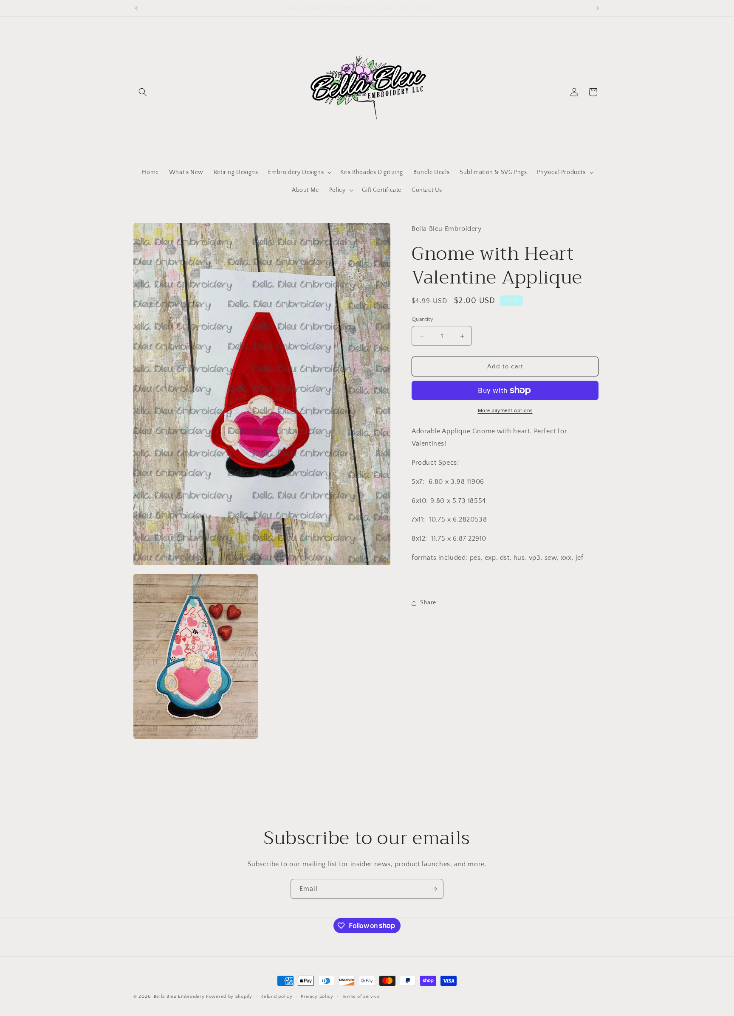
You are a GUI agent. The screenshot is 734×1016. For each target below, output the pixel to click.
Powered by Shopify (229, 996)
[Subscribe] (433, 889)
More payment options (505, 410)
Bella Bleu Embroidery (179, 996)
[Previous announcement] (136, 8)
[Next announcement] (597, 8)
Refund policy (276, 996)
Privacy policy (317, 996)
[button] (142, 92)
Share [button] (428, 602)
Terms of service (361, 996)
